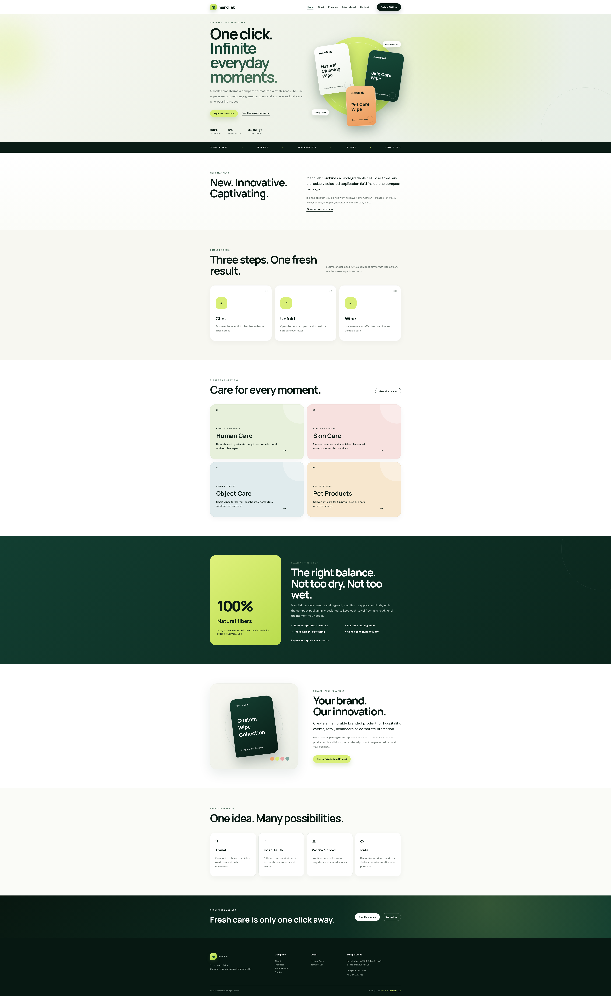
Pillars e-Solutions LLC (391, 991)
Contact (364, 7)
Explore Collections (224, 113)
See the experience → (256, 113)
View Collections (367, 917)
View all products (388, 391)
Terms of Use (317, 964)
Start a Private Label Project (332, 759)
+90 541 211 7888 (355, 974)
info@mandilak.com (356, 970)
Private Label (349, 7)
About (321, 7)
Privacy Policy (317, 961)
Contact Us (391, 917)
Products (333, 7)
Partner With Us (389, 7)
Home (310, 7)
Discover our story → (319, 209)
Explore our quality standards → (311, 640)
